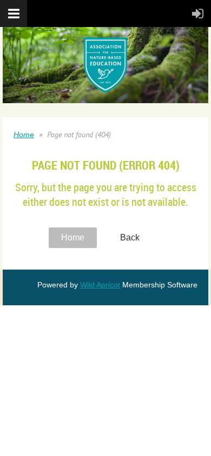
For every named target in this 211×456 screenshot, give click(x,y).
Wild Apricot (100, 284)
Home (24, 134)
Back (130, 237)
